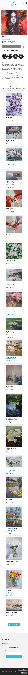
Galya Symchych (11, 119)
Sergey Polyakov (11, 182)
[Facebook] (2, 661)
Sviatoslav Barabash (12, 419)
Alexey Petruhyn (11, 500)
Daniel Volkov (10, 141)
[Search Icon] (5, 3)
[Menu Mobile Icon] (1, 3)
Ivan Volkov (10, 563)
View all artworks (14, 625)
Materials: (4, 41)
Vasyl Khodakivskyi (11, 209)
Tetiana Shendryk (6, 39)
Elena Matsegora (11, 387)
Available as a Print (10, 187)
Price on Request (9, 122)
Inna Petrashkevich (11, 470)
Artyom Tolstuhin (11, 358)
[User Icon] (23, 3)
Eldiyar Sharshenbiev (12, 449)
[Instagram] (5, 661)
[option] (14, 22)
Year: (3, 44)
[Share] (22, 46)
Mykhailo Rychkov (11, 614)
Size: (3, 42)
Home (2, 7)
